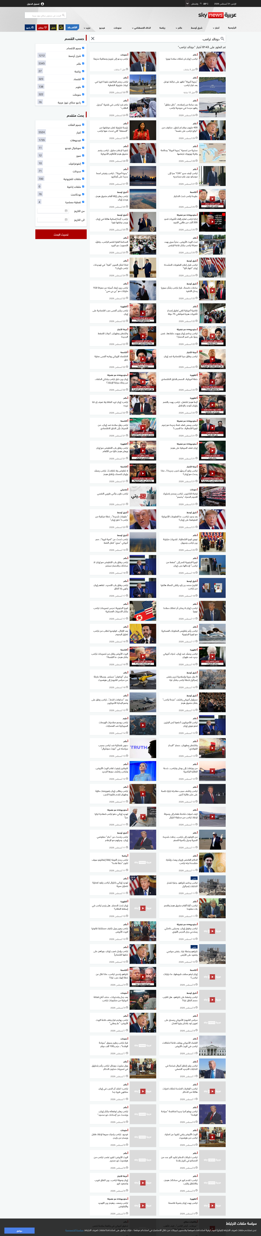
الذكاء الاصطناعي (142, 27)
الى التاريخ (79, 219)
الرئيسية (232, 27)
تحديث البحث (61, 234)
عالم (180, 27)
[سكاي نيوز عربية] (217, 15)
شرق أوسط (196, 27)
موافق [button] (19, 1230)
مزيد (88, 27)
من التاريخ (79, 211)
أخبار (217, 27)
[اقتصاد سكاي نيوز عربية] (72, 27)
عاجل (53, 27)
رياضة (162, 27)
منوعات (117, 27)
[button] (42, 27)
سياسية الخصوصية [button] (74, 1230)
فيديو (102, 27)
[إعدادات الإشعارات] (61, 27)
